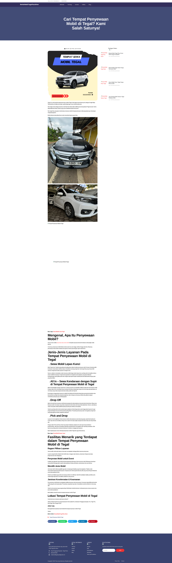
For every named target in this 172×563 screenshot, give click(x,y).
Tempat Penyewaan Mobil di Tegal (56, 517)
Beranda (62, 4)
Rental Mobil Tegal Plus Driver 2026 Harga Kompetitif (116, 54)
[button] (52, 521)
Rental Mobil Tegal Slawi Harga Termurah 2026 (116, 68)
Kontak (77, 4)
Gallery (83, 4)
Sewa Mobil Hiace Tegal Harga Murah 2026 (116, 83)
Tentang (69, 4)
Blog (90, 4)
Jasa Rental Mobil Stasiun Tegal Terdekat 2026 (116, 97)
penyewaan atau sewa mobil (63, 342)
